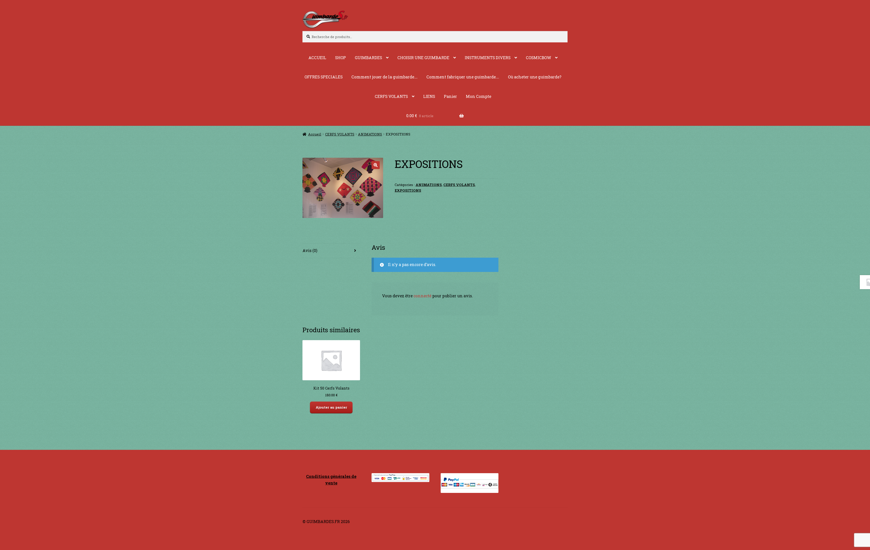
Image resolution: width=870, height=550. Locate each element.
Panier (450, 96)
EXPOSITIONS (408, 190)
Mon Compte (478, 96)
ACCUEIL (317, 57)
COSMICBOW (538, 57)
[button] (375, 165)
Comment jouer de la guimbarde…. (384, 77)
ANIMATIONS (370, 134)
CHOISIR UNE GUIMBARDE (423, 57)
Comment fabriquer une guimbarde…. (462, 77)
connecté (422, 295)
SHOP (340, 57)
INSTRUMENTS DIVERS (487, 57)
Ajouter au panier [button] (331, 407)
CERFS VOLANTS (391, 96)
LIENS (429, 96)
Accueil (314, 134)
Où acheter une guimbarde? (534, 77)
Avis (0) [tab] (309, 250)
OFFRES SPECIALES (323, 77)
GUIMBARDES (368, 57)
